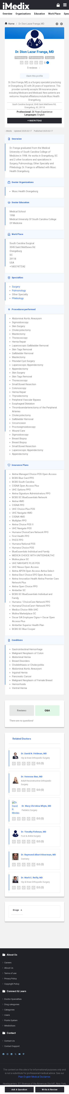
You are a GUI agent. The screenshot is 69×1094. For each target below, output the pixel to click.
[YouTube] (19, 1054)
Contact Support (12, 1046)
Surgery (50, 57)
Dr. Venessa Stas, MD (32, 776)
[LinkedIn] (11, 1054)
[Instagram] (7, 1054)
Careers (7, 962)
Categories (9, 1009)
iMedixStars (9, 1025)
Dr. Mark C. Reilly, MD (32, 877)
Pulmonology (36, 57)
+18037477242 (34, 120)
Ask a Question (19, 1089)
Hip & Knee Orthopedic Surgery (35, 758)
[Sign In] (58, 5)
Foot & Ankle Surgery (31, 836)
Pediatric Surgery (29, 810)
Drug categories (11, 1004)
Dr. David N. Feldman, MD (34, 753)
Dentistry (25, 859)
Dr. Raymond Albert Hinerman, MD (38, 854)
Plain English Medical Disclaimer (34, 1076)
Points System (10, 1020)
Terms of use (10, 973)
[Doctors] (16, 6)
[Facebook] (3, 1054)
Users (7, 1015)
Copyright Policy (11, 984)
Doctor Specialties (13, 999)
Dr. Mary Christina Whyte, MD (36, 806)
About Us (8, 968)
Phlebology (21, 57)
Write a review (49, 1089)
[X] (15, 1054)
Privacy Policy (10, 978)
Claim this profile (34, 76)
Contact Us (9, 1041)
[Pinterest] (23, 1054)
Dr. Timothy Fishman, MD (33, 832)
